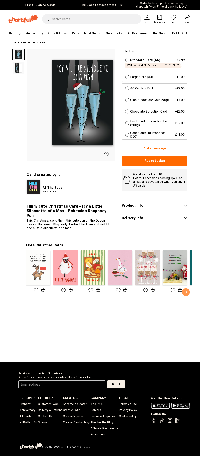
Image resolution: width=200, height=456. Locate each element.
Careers (96, 410)
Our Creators (162, 33)
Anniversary (34, 33)
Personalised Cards (86, 33)
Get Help (45, 398)
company (98, 398)
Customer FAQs (48, 403)
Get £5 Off (179, 33)
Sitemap (43, 422)
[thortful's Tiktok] (162, 422)
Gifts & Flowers (59, 33)
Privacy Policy (128, 410)
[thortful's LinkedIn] (178, 422)
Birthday (15, 33)
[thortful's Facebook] (154, 422)
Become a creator (75, 403)
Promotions (98, 434)
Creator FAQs (72, 410)
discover (27, 398)
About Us (97, 403)
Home (12, 42)
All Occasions (137, 33)
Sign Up (116, 384)
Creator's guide (73, 416)
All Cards (25, 416)
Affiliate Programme (104, 428)
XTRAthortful (28, 422)
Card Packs (114, 33)
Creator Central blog (76, 422)
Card (43, 42)
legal (124, 398)
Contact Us (45, 416)
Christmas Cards (28, 42)
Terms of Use (128, 403)
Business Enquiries (103, 416)
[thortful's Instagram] (170, 422)
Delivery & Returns (50, 410)
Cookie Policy (128, 416)
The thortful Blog (102, 422)
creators (71, 398)
